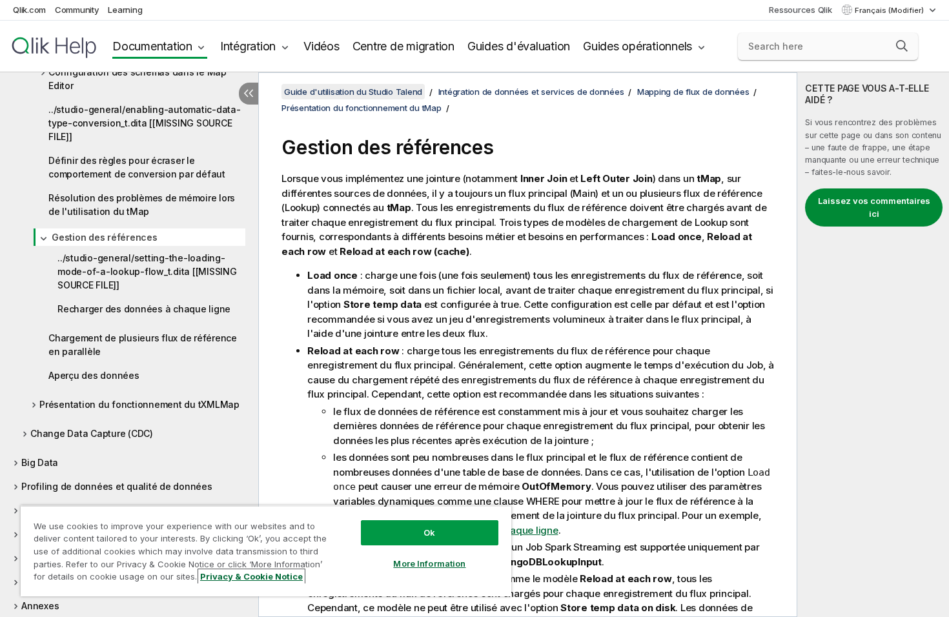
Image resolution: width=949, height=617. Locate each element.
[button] (902, 45)
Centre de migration (403, 46)
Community (77, 10)
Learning (125, 10)
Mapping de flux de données (693, 91)
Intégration (248, 46)
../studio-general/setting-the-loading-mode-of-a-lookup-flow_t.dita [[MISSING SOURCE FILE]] (147, 271)
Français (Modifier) (890, 10)
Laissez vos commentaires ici (874, 207)
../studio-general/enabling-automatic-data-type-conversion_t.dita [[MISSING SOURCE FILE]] (144, 123)
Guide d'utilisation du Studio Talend (353, 91)
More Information (429, 563)
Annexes (40, 605)
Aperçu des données (93, 375)
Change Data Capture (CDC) (91, 433)
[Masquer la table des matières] (248, 94)
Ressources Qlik (800, 10)
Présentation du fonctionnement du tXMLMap (139, 404)
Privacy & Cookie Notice (251, 576)
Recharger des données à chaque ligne (143, 308)
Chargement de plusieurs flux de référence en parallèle (142, 344)
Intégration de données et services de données (531, 91)
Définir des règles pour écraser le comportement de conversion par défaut (136, 167)
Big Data (39, 462)
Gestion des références (105, 237)
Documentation (152, 46)
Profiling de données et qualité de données (116, 486)
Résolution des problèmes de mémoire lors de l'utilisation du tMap (141, 204)
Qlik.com (29, 10)
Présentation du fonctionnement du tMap (361, 108)
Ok (429, 532)
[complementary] (873, 344)
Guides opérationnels (637, 46)
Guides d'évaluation (518, 46)
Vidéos (321, 46)
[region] (266, 550)
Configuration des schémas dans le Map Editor (137, 78)
